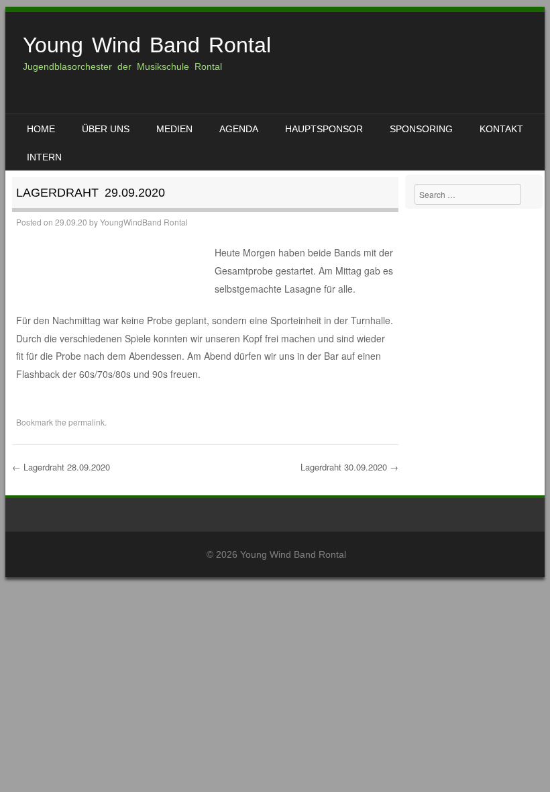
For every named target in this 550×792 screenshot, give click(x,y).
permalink (86, 422)
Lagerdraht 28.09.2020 (61, 466)
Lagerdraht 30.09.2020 (349, 466)
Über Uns (105, 128)
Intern (44, 157)
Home (41, 128)
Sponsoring (421, 128)
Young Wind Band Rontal (147, 45)
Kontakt (501, 128)
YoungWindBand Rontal (144, 222)
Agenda (238, 128)
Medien (174, 128)
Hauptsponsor (324, 128)
